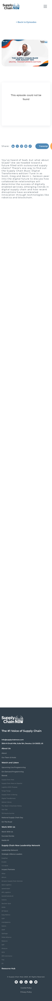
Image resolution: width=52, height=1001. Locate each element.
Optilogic (5, 933)
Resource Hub (8, 968)
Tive (3, 960)
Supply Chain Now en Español (12, 783)
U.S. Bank (5, 866)
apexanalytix (6, 888)
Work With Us (7, 832)
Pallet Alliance (6, 937)
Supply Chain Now (8, 780)
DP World (5, 911)
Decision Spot (6, 903)
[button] (45, 6)
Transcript (43, 146)
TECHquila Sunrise (8, 813)
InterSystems (6, 922)
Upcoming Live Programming (14, 767)
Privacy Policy (26, 992)
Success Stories (8, 836)
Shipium (4, 948)
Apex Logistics (6, 885)
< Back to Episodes (26, 22)
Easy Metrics (6, 915)
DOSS (3, 907)
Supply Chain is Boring (9, 795)
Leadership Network (10, 850)
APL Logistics (6, 892)
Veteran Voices (6, 802)
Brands (4, 775)
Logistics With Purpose (9, 787)
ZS (2, 963)
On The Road (7, 822)
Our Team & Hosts (9, 757)
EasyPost (5, 858)
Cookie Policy (26, 988)
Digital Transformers (8, 798)
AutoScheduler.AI (7, 896)
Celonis (4, 900)
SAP (3, 945)
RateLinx (4, 941)
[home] (11, 6)
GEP (3, 918)
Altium (4, 877)
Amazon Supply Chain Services (12, 881)
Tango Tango (6, 791)
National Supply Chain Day (12, 818)
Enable (4, 862)
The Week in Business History (12, 806)
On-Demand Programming (13, 772)
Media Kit (5, 840)
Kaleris (4, 926)
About (4, 753)
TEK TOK (4, 809)
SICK (3, 952)
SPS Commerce (7, 956)
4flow (3, 873)
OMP (3, 930)
